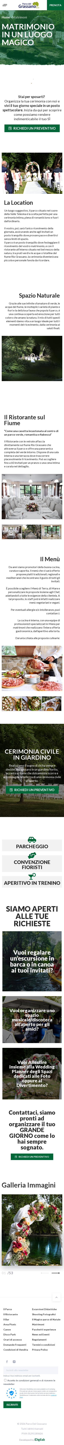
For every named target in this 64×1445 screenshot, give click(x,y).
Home (6, 17)
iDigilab (39, 1439)
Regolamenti (39, 1339)
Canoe (7, 1329)
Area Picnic (9, 1324)
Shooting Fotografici (44, 1314)
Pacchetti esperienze (44, 1329)
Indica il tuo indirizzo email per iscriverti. (21, 1376)
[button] (32, 128)
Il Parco (7, 1309)
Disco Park (9, 1334)
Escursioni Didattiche (44, 1309)
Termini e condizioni (43, 1344)
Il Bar (6, 1319)
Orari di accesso (12, 1339)
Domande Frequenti (14, 1344)
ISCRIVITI (12, 1404)
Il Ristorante (10, 1314)
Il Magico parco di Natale (46, 1319)
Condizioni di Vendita (15, 1349)
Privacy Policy (40, 1349)
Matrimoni (38, 1324)
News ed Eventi (40, 1334)
